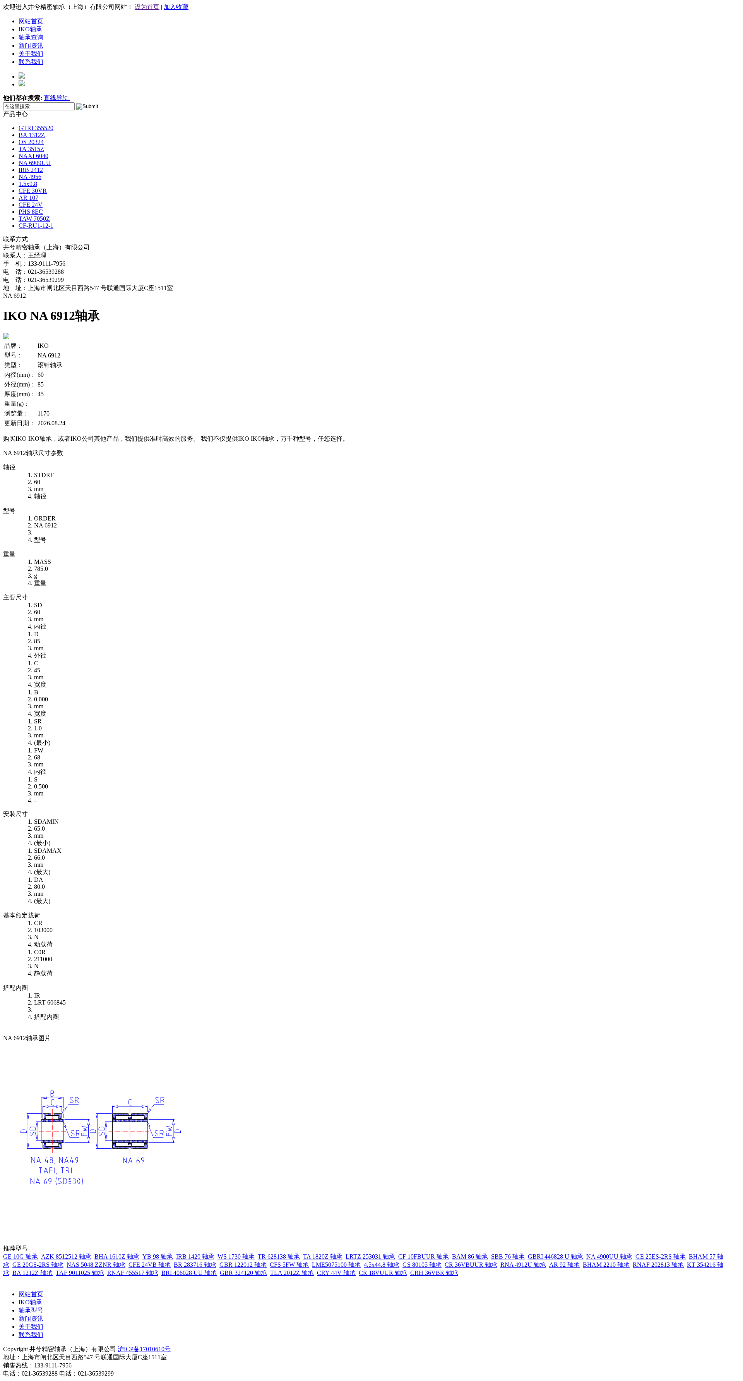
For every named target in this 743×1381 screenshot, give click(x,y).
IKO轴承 (30, 29)
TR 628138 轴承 (279, 1256)
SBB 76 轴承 (508, 1256)
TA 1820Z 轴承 (322, 1256)
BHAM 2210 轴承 (606, 1264)
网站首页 (31, 21)
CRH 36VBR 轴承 (434, 1272)
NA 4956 (30, 176)
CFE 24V (31, 204)
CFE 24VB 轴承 (149, 1264)
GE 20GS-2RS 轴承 (37, 1264)
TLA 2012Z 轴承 (292, 1272)
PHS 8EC (31, 211)
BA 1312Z (32, 135)
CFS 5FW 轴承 (289, 1264)
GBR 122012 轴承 (243, 1264)
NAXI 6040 (33, 156)
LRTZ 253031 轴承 (370, 1256)
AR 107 (28, 197)
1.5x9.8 (28, 183)
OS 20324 (31, 142)
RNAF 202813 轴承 (658, 1264)
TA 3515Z (31, 149)
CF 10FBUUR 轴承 (423, 1256)
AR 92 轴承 (564, 1264)
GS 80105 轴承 (422, 1264)
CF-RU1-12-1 (36, 225)
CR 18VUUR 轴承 (383, 1272)
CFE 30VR (33, 190)
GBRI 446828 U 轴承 (555, 1256)
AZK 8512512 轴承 (66, 1256)
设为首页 (147, 6)
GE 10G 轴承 (20, 1256)
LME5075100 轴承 (336, 1264)
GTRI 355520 (36, 128)
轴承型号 (31, 1310)
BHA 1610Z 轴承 (116, 1256)
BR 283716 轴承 (195, 1264)
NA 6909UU (35, 163)
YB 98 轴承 (157, 1256)
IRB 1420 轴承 (195, 1256)
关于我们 (31, 53)
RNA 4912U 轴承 (523, 1264)
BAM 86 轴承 (470, 1256)
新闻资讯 (31, 45)
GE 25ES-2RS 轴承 (660, 1256)
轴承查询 (31, 37)
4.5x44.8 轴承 (381, 1264)
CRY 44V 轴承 (336, 1272)
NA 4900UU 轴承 (609, 1256)
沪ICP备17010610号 (144, 1349)
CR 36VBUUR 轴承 (471, 1264)
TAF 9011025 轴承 (80, 1272)
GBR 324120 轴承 (243, 1272)
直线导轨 (57, 97)
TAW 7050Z (34, 218)
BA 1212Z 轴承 (32, 1272)
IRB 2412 (31, 170)
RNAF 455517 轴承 (132, 1272)
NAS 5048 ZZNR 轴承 (96, 1264)
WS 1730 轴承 (236, 1256)
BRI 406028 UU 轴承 (189, 1272)
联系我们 (31, 61)
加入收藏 (176, 6)
